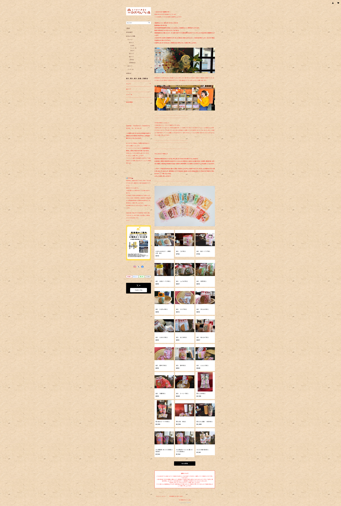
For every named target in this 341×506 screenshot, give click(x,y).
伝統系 (132, 45)
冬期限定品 (132, 62)
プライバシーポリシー (161, 496)
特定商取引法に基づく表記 (176, 496)
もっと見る (185, 463)
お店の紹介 (129, 32)
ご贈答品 (131, 59)
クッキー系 (133, 48)
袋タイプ (131, 42)
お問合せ (128, 73)
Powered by (182, 502)
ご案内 (128, 28)
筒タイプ (131, 53)
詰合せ (132, 50)
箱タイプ (131, 56)
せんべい (130, 39)
